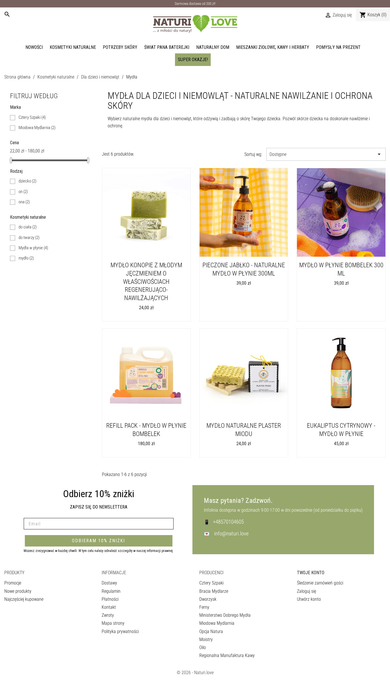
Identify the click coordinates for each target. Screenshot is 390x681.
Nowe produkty (17, 591)
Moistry (206, 639)
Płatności (110, 599)
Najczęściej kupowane (23, 599)
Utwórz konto (309, 599)
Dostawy (109, 583)
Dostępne (326, 154)
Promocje (12, 583)
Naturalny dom (212, 47)
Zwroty (108, 615)
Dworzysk (207, 599)
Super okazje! (193, 59)
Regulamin (111, 591)
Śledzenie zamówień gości (320, 583)
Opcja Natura (211, 631)
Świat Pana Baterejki (166, 47)
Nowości (34, 47)
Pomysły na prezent (338, 47)
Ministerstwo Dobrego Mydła (225, 615)
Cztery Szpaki (32, 117)
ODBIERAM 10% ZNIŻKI (98, 540)
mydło (26, 258)
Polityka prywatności (120, 631)
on (23, 191)
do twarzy (29, 237)
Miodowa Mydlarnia (37, 127)
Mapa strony (113, 623)
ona (24, 201)
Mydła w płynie (33, 247)
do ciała (28, 227)
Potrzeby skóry (120, 47)
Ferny (204, 607)
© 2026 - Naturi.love (195, 672)
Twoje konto (310, 572)
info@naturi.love (231, 533)
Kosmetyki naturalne (73, 47)
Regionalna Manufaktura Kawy (227, 655)
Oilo (202, 647)
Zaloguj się (306, 591)
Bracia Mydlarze (213, 591)
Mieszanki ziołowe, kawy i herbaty (272, 47)
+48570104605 (228, 522)
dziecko (27, 181)
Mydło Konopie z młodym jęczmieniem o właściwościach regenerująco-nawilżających (146, 281)
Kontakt (109, 607)
